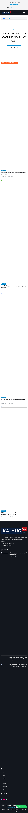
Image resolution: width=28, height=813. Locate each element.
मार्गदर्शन (4, 781)
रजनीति (4, 783)
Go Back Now (14, 47)
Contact (24, 809)
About (7, 809)
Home (3, 18)
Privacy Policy (16, 810)
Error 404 (9, 18)
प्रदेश (4, 775)
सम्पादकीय (5, 786)
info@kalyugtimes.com (8, 543)
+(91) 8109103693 (7, 545)
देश (3, 772)
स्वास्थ (4, 789)
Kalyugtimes (3, 176)
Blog (12, 809)
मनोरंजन (4, 778)
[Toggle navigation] (24, 12)
